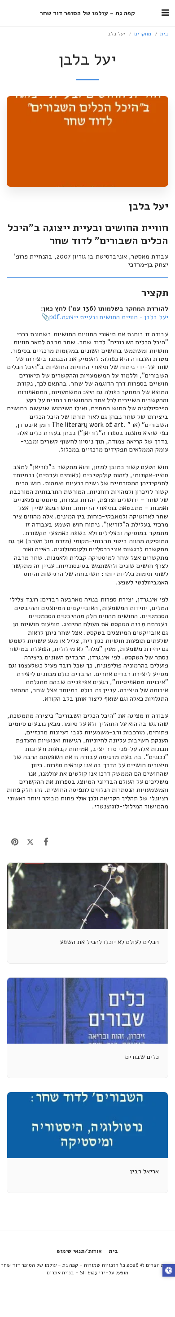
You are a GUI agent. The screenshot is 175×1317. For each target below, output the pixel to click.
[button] (165, 13)
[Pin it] (14, 842)
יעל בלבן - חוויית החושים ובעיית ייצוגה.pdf (108, 316)
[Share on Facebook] (46, 842)
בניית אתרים (60, 1272)
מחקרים (142, 33)
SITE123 (88, 1272)
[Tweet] (30, 842)
